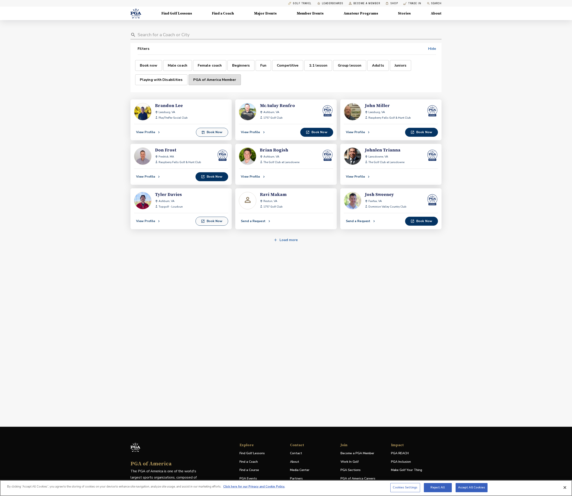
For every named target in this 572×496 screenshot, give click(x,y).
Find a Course (249, 470)
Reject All (438, 487)
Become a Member (366, 3)
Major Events (265, 13)
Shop (392, 3)
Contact (296, 453)
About (436, 13)
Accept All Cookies (471, 487)
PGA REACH (400, 453)
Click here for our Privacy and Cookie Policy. (254, 487)
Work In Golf (350, 462)
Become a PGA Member (357, 453)
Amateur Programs (361, 13)
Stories (404, 13)
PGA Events (248, 478)
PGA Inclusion (401, 462)
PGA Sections (351, 470)
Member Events (310, 13)
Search (436, 3)
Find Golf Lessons (176, 13)
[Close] (565, 487)
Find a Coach (223, 13)
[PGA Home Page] (135, 13)
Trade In (412, 3)
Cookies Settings (405, 487)
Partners (296, 478)
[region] (286, 488)
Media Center (299, 470)
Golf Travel (302, 3)
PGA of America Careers (358, 478)
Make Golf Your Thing (406, 470)
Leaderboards (332, 3)
